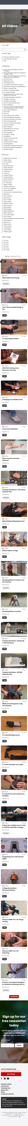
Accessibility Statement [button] (18, 1115)
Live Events (5, 1086)
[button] (25, 49)
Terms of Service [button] (9, 1114)
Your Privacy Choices (13, 1116)
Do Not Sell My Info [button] (6, 1115)
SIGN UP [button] (19, 1045)
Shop (3, 1092)
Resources (4, 1090)
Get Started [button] (11, 1074)
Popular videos (6, 1084)
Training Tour (5, 1088)
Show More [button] (14, 996)
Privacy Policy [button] (18, 1114)
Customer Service (7, 1094)
